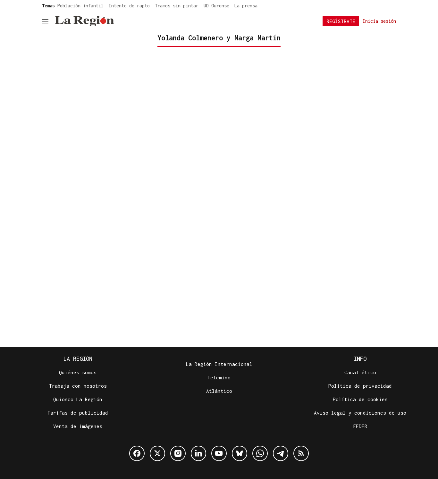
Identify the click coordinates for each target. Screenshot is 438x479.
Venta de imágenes (77, 426)
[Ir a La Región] (84, 21)
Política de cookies (360, 399)
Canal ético (360, 372)
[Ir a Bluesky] (239, 453)
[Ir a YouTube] (219, 453)
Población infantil (80, 5)
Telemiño (219, 377)
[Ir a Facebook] (137, 453)
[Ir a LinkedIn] (198, 453)
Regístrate (340, 21)
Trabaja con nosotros (78, 386)
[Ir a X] (157, 453)
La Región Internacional (219, 364)
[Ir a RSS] (301, 453)
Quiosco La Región (77, 399)
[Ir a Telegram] (280, 453)
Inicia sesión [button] (379, 20)
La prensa (245, 5)
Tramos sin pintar (176, 5)
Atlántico (219, 391)
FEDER (360, 426)
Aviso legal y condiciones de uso (360, 413)
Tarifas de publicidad (77, 413)
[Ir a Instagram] (178, 453)
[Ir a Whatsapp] (260, 453)
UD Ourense (216, 5)
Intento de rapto (129, 5)
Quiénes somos (78, 372)
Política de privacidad (360, 386)
